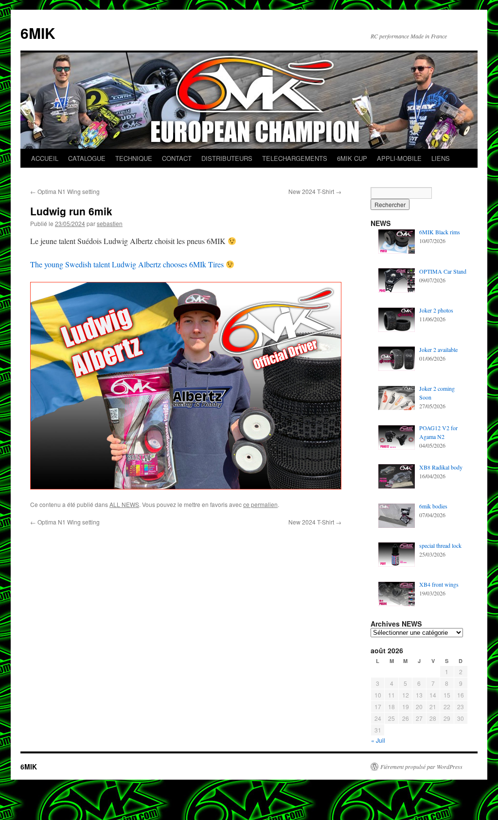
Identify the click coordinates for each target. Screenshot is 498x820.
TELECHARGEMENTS (294, 158)
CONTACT (177, 158)
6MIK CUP (352, 158)
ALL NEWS (124, 504)
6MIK (37, 32)
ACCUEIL (44, 158)
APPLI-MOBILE (399, 158)
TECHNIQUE (133, 158)
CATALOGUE (87, 158)
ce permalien (260, 504)
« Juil (378, 740)
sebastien (110, 223)
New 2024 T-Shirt (314, 191)
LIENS (440, 158)
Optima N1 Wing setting (65, 191)
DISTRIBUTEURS (226, 158)
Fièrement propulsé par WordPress (421, 766)
